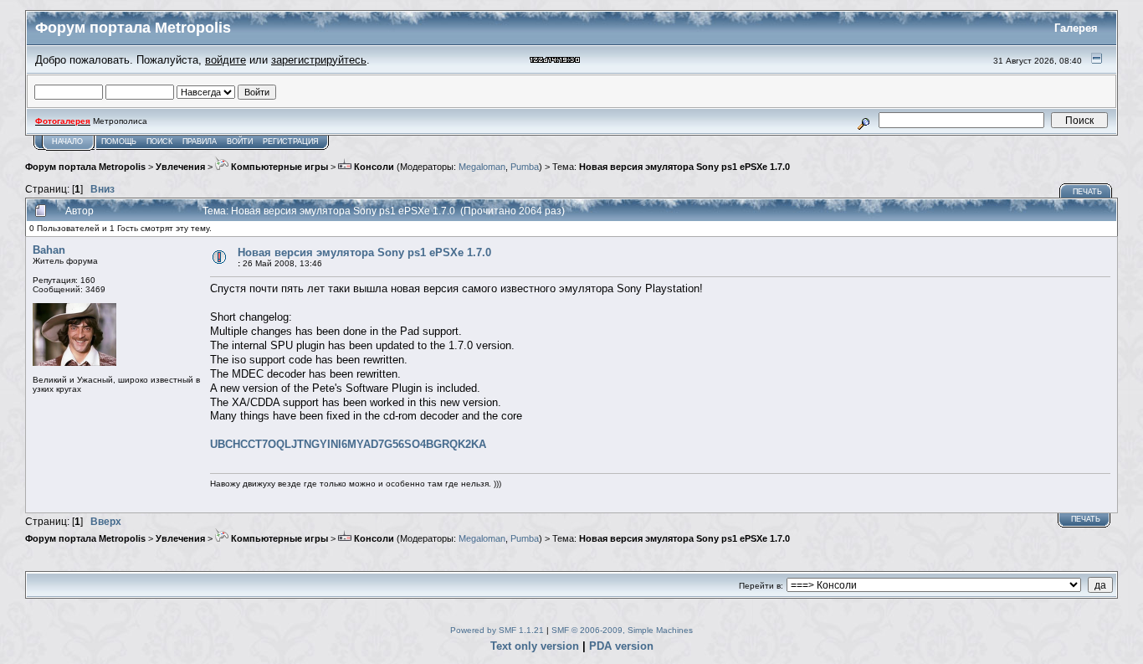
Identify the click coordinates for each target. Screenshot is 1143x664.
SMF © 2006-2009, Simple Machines (622, 630)
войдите (225, 60)
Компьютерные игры (278, 167)
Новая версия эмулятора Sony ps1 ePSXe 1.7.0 (684, 167)
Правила (199, 141)
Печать (1087, 192)
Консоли (372, 167)
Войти (240, 141)
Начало (67, 141)
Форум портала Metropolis (85, 167)
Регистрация (291, 141)
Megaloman (482, 167)
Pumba (524, 167)
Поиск (159, 141)
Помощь (118, 141)
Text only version (534, 646)
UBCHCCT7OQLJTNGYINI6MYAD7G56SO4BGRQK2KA (348, 444)
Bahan (49, 250)
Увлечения (180, 167)
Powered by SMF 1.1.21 (497, 630)
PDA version (621, 646)
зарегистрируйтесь (318, 60)
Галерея (1076, 28)
